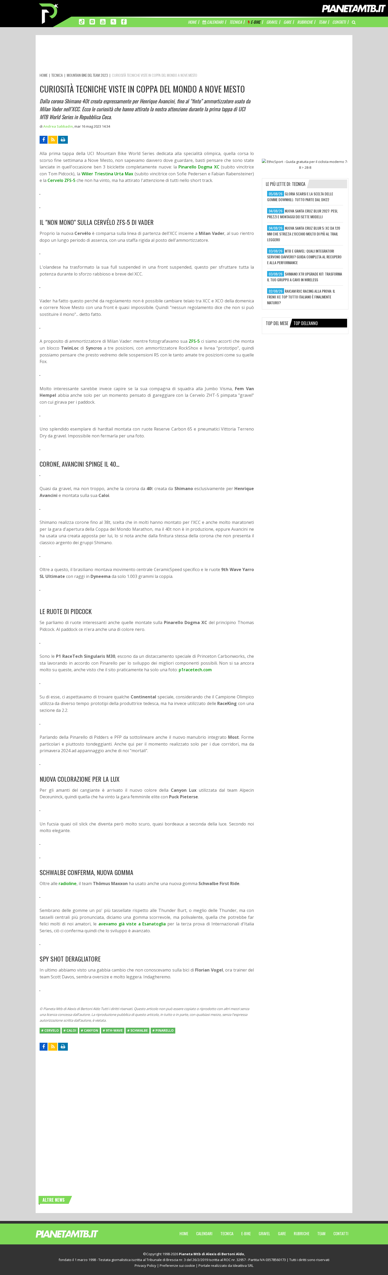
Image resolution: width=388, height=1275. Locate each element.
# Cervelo (50, 1030)
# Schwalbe (137, 1030)
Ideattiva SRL (243, 1265)
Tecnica (226, 1233)
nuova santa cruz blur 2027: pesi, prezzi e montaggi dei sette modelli (302, 213)
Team (321, 1233)
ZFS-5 (194, 341)
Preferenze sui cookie (177, 1265)
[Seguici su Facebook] (124, 21)
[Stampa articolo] (63, 140)
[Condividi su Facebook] (44, 140)
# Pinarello (163, 1030)
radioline (68, 883)
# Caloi (69, 1030)
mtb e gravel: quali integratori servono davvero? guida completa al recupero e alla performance (304, 256)
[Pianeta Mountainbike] (49, 13)
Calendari (204, 1233)
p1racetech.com (195, 670)
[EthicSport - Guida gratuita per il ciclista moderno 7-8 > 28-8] (305, 164)
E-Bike (246, 1233)
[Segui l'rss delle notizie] (52, 140)
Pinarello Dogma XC (198, 167)
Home (183, 1233)
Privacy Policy (145, 1265)
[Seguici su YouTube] (103, 21)
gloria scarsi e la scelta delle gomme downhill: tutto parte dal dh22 (300, 196)
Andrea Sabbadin (58, 126)
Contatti (340, 1233)
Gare (282, 1233)
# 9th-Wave (113, 1030)
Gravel (264, 1233)
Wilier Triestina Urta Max (107, 174)
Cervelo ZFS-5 (61, 180)
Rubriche (301, 1233)
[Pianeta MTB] (77, 1233)
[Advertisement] (136, 55)
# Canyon (89, 1030)
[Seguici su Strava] (113, 21)
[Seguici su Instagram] (92, 21)
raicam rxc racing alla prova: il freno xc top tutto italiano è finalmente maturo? (301, 296)
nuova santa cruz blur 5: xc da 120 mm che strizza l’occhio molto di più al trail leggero (303, 233)
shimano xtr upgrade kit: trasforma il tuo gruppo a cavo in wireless (304, 276)
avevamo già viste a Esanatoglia (132, 924)
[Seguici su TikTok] (82, 21)
